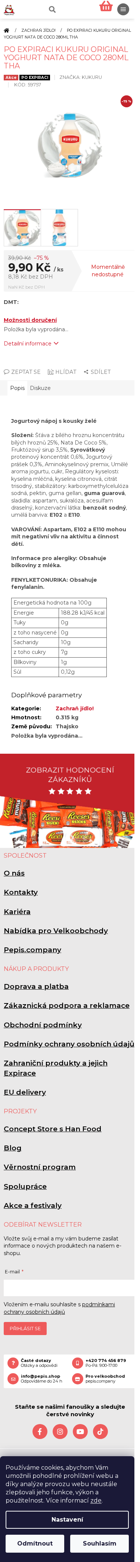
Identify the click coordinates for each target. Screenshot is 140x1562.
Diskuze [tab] (40, 388)
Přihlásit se (25, 1328)
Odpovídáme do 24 (41, 1379)
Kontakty (21, 892)
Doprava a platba (36, 986)
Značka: (80, 77)
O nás (14, 873)
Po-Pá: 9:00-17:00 (105, 1363)
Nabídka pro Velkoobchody (56, 930)
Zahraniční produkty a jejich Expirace (56, 1068)
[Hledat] (51, 9)
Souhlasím (99, 1543)
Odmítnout (35, 1543)
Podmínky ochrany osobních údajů (69, 1044)
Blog (13, 1148)
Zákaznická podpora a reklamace (67, 1005)
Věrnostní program (40, 1167)
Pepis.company (32, 949)
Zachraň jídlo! (75, 708)
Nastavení (67, 1519)
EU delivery (25, 1092)
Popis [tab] (17, 388)
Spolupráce (25, 1186)
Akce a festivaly (33, 1205)
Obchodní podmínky (43, 1025)
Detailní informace (28, 343)
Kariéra (17, 911)
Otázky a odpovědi (39, 1363)
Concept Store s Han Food (53, 1129)
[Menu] (123, 9)
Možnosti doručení (30, 320)
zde (96, 1500)
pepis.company (105, 1379)
